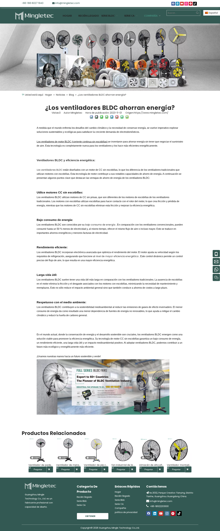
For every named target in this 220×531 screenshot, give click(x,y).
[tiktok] (195, 4)
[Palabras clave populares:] (197, 13)
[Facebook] (173, 4)
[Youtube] (182, 4)
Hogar (118, 491)
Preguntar (38, 469)
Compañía (120, 508)
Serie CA (81, 505)
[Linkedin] (177, 4)
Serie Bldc (82, 501)
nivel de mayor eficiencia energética (117, 256)
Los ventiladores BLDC (50, 170)
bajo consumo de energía (100, 224)
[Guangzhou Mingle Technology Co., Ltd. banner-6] (110, 57)
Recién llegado (84, 496)
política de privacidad (126, 512)
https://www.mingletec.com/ (151, 112)
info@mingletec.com (161, 501)
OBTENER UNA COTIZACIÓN (92, 517)
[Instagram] (186, 4)
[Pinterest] (190, 4)
